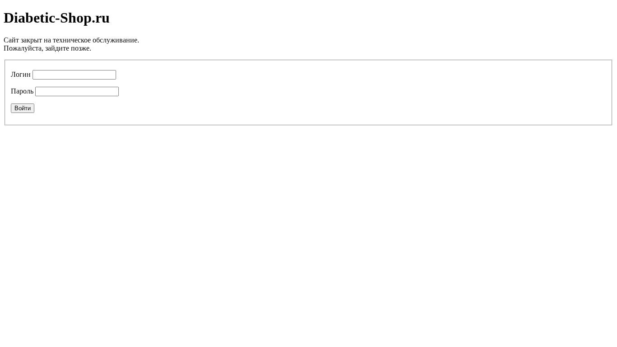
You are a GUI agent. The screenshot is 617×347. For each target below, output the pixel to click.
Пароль (22, 91)
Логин (21, 74)
